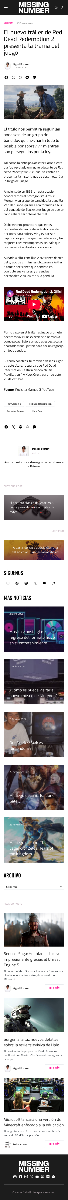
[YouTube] (44, 583)
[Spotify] (53, 1176)
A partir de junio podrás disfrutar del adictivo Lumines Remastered (35, 550)
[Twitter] (35, 583)
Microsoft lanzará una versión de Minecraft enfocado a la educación (34, 1122)
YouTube (48, 390)
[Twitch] (53, 583)
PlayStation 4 (14, 403)
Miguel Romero (21, 64)
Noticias (8, 23)
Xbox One (37, 411)
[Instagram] (26, 583)
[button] (6, 7)
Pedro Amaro (20, 1144)
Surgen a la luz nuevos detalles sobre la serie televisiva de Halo (31, 1042)
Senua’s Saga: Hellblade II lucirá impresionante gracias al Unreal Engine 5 (32, 959)
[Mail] (8, 583)
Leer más (54, 988)
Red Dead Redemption (40, 403)
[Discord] (48, 1176)
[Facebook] (17, 583)
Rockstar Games (15, 411)
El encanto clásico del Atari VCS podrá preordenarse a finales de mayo (31, 507)
